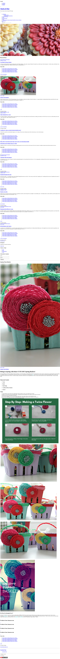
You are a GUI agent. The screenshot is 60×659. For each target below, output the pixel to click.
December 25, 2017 (3, 155)
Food (1, 186)
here (32, 374)
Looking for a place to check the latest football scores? (10, 130)
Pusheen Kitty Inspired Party (8, 15)
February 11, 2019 (3, 60)
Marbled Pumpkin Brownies (5, 174)
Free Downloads (4, 18)
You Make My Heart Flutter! (5, 62)
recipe (3, 17)
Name (1, 255)
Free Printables (4, 74)
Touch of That (4, 9)
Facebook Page (3, 649)
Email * (1, 257)
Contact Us (4, 20)
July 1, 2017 (2, 224)
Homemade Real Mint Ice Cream (6, 209)
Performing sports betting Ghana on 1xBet (8, 143)
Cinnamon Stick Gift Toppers (6, 157)
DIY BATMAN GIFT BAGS (5, 226)
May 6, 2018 (2, 95)
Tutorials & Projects (5, 16)
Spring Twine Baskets (4, 97)
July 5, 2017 (2, 207)
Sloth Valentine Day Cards (5, 114)
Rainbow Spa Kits (3, 191)
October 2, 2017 (2, 172)
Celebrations (4, 14)
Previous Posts (2, 240)
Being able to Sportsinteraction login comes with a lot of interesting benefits (14, 141)
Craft (1, 74)
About (3, 19)
